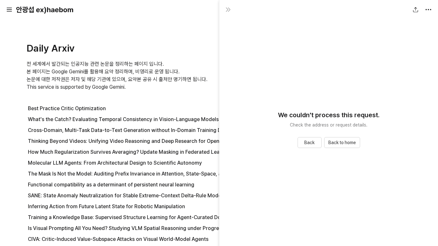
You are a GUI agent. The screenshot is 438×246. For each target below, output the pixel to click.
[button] (9, 9)
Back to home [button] (342, 142)
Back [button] (309, 142)
